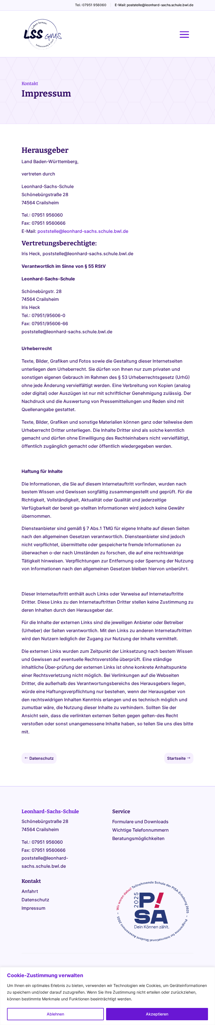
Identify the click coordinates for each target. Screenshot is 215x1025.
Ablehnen (55, 1014)
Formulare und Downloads (140, 822)
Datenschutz (41, 758)
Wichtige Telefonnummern (140, 830)
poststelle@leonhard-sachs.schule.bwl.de (83, 231)
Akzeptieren (157, 1014)
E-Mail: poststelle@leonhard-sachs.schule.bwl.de (154, 5)
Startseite (176, 758)
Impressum (33, 908)
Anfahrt (30, 891)
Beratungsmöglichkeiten (138, 838)
